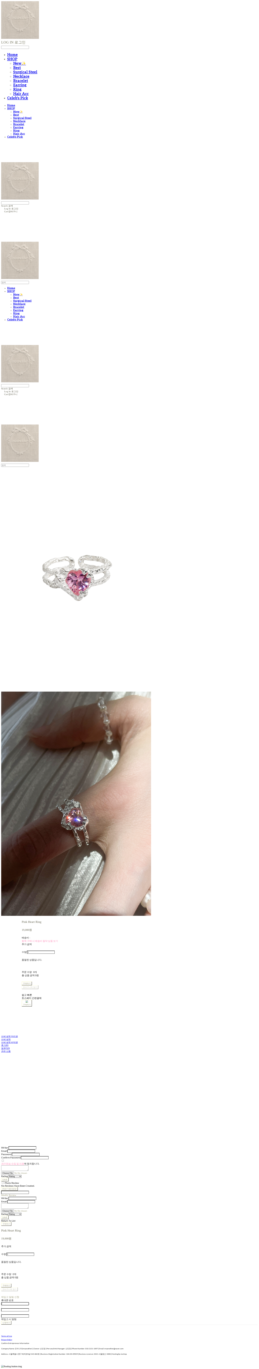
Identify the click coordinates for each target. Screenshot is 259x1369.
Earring (20, 85)
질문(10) (5, 1048)
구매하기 (6, 1224)
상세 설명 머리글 (9, 1036)
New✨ (19, 63)
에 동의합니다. (20, 1163)
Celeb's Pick (17, 98)
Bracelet (20, 81)
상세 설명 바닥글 (9, 1042)
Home (12, 55)
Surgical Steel (25, 72)
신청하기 (6, 1322)
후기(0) (4, 1045)
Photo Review (12, 1182)
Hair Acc (21, 94)
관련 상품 (6, 1051)
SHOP (12, 59)
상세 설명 (6, 1039)
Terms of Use (6, 1336)
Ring (17, 89)
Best (17, 68)
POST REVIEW (9, 1189)
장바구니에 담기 (9, 1289)
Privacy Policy (6, 1340)
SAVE (4, 1179)
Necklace (21, 76)
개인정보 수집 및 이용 (12, 1163)
